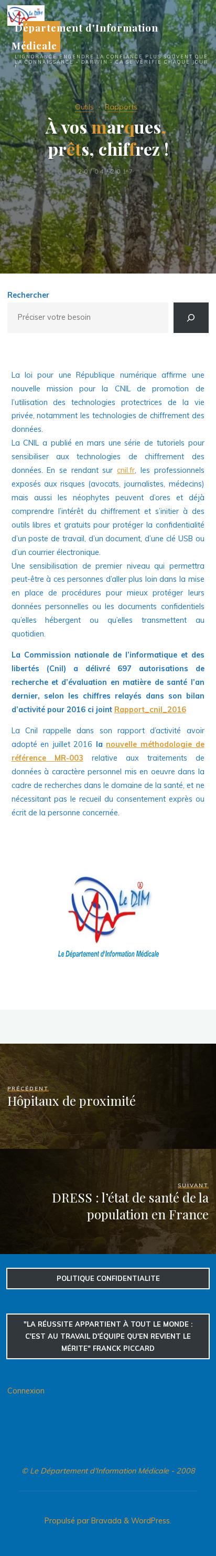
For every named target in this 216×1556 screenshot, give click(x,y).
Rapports (121, 107)
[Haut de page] (175, 1515)
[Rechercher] (191, 317)
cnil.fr (126, 470)
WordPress (150, 1520)
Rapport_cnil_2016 (150, 709)
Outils (84, 107)
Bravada (105, 1520)
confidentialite (108, 1278)
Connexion (26, 1391)
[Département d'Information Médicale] (26, 14)
